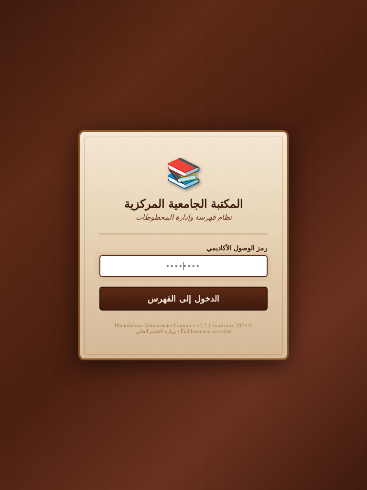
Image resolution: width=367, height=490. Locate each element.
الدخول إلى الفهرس (183, 298)
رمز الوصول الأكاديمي (237, 248)
